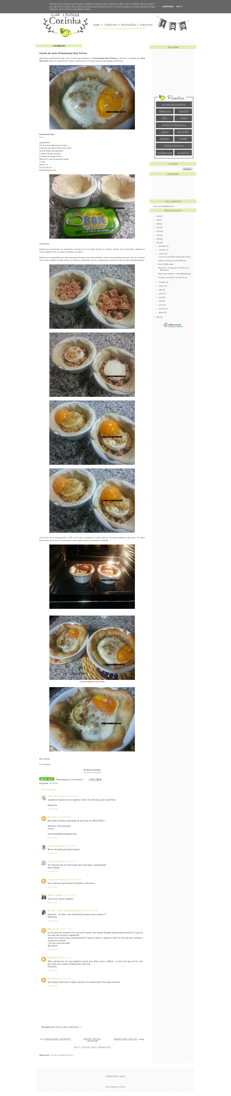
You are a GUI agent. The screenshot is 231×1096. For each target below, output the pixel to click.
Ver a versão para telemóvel (92, 1047)
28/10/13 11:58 (75, 879)
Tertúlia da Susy (55, 861)
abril (161, 301)
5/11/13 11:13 (65, 957)
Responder (53, 809)
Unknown (52, 817)
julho (161, 290)
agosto (162, 286)
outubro (162, 254)
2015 (158, 235)
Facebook (87, 772)
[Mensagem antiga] (129, 1042)
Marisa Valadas (55, 895)
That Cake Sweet (56, 796)
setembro (162, 282)
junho (161, 293)
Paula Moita (53, 957)
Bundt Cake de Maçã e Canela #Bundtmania (174, 274)
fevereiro (162, 309)
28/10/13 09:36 (64, 817)
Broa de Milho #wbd (165, 264)
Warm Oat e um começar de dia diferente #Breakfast (173, 269)
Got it (179, 6)
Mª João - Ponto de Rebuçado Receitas (66, 910)
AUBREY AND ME (119, 1076)
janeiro (162, 312)
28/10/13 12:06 (69, 895)
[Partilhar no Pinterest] (100, 779)
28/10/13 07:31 (71, 796)
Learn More (168, 6)
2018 (158, 224)
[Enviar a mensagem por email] (90, 779)
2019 (158, 220)
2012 (158, 317)
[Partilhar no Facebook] (98, 779)
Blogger (122, 1087)
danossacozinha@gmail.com (164, 206)
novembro (163, 250)
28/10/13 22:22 (90, 910)
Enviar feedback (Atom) (62, 1055)
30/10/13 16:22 (66, 929)
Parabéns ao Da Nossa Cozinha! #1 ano (172, 277)
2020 (159, 216)
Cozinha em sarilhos (58, 879)
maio (161, 297)
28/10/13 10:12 (70, 846)
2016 (158, 231)
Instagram (97, 772)
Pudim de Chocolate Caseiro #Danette (172, 260)
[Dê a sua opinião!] (92, 779)
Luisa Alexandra (55, 846)
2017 (158, 227)
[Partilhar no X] (95, 779)
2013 (158, 243)
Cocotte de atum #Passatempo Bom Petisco (174, 257)
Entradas (53, 783)
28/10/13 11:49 (70, 861)
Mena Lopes (53, 929)
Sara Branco (53, 978)
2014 (158, 239)
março (161, 305)
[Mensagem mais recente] (55, 1042)
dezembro (163, 246)
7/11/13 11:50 (65, 978)
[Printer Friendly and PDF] (46, 779)
